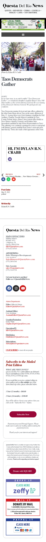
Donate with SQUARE (22, 470)
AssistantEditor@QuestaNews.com (18, 315)
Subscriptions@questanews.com (17, 343)
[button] (23, 34)
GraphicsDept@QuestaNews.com (18, 323)
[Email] (10, 159)
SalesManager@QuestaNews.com (20, 259)
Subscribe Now (23, 414)
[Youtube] (23, 288)
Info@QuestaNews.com (14, 330)
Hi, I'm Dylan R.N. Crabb (25, 150)
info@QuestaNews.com (14, 246)
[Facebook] (9, 288)
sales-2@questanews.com (15, 267)
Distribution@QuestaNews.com (17, 336)
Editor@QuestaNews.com (15, 306)
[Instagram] (16, 288)
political (3, 194)
